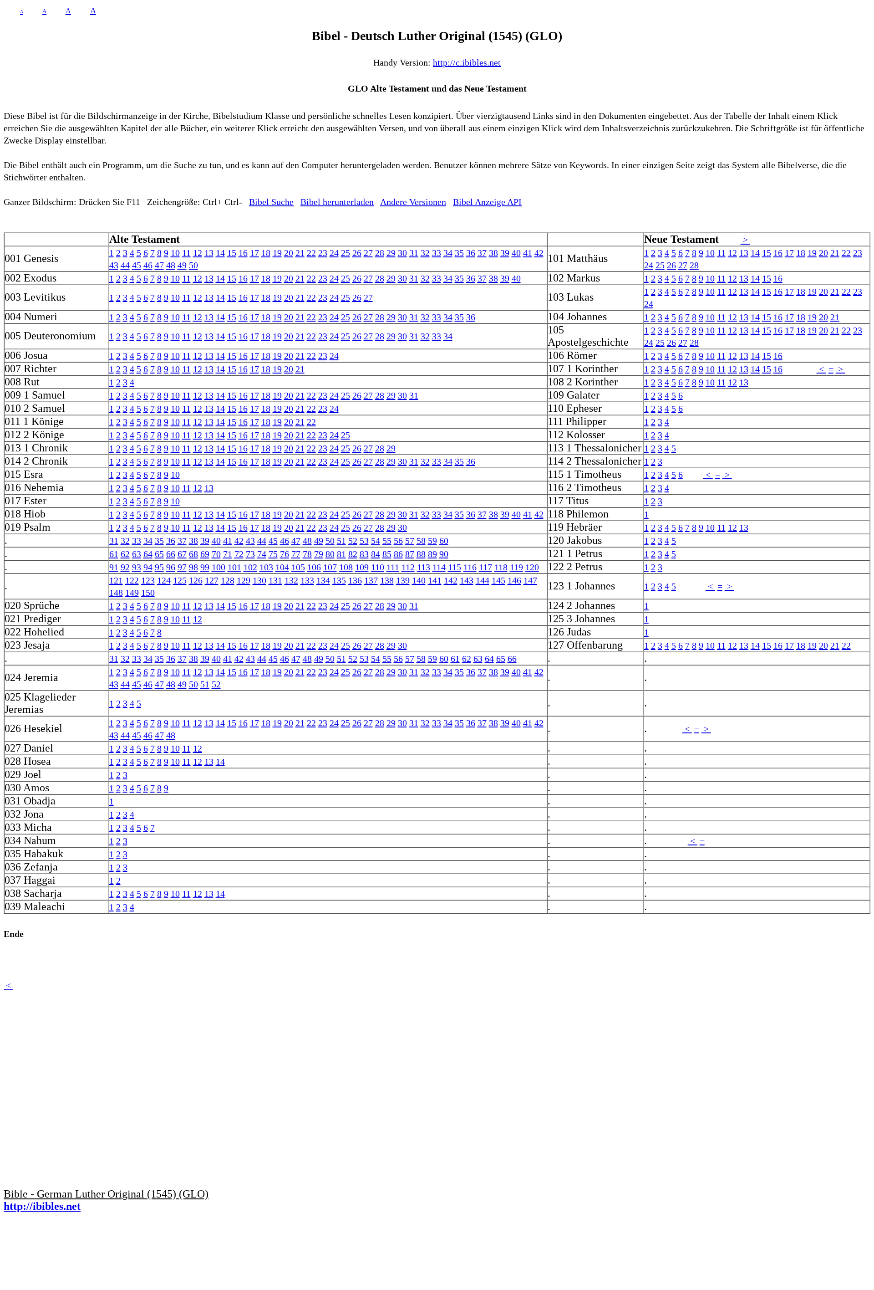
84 (375, 554)
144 (482, 580)
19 (277, 253)
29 (391, 253)
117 (485, 567)
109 (362, 567)
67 (182, 554)
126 (196, 580)
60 (443, 541)
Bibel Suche (271, 202)
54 (375, 541)
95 (159, 567)
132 (291, 580)
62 (125, 554)
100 (218, 567)
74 (261, 554)
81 (341, 554)
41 (527, 253)
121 (116, 580)
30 (402, 253)
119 (516, 567)
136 (355, 580)
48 (170, 265)
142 (450, 580)
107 (330, 567)
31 (413, 253)
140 (419, 580)
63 (136, 554)
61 (113, 554)
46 (147, 265)
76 (284, 554)
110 (377, 567)
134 (323, 580)
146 (514, 580)
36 (470, 253)
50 (193, 265)
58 (421, 541)
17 (254, 253)
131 (275, 580)
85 (386, 554)
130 (259, 580)
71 (227, 554)
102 (250, 567)
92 (125, 567)
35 (459, 253)
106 (314, 567)
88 (421, 554)
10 (175, 253)
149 (132, 593)
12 (197, 253)
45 (136, 265)
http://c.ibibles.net (467, 62)
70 (216, 554)
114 (439, 567)
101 (234, 567)
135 (339, 580)
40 (516, 253)
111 (392, 567)
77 (295, 554)
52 (352, 541)
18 (265, 253)
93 (136, 567)
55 (386, 541)
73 (250, 554)
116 (470, 567)
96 (170, 567)
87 (409, 554)
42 (539, 253)
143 (466, 580)
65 (159, 554)
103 (266, 567)
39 (504, 253)
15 (231, 253)
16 (243, 253)
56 (398, 541)
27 (368, 253)
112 (408, 567)
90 (443, 554)
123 (148, 580)
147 (530, 580)
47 (159, 265)
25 (345, 253)
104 (282, 567)
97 (182, 567)
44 (125, 265)
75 (273, 554)
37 (482, 253)
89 (432, 554)
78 (307, 554)
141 (435, 580)
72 (239, 554)
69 (204, 554)
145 (498, 580)
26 (356, 253)
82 (352, 554)
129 (243, 580)
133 (307, 580)
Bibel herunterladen (337, 202)
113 (423, 567)
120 (532, 567)
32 (425, 253)
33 (436, 253)
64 (147, 554)
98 (193, 567)
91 (113, 567)
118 (501, 567)
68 (193, 554)
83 (364, 554)
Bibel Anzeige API (487, 202)
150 (148, 593)
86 (398, 554)
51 (341, 541)
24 (334, 253)
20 (288, 253)
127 (211, 580)
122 (132, 580)
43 (113, 265)
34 (447, 253)
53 (364, 541)
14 (220, 253)
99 (204, 567)
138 (387, 580)
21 (300, 253)
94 (147, 567)
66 (170, 554)
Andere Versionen (413, 202)
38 (493, 253)
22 (311, 253)
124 (164, 580)
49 (182, 265)
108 (346, 567)
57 (409, 541)
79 (318, 554)
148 (116, 593)
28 (379, 253)
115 (454, 567)
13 (208, 253)
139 (403, 580)
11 (186, 253)
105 (298, 567)
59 (432, 541)
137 (371, 580)
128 (227, 580)
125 (180, 580)
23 (322, 253)
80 (330, 554)
